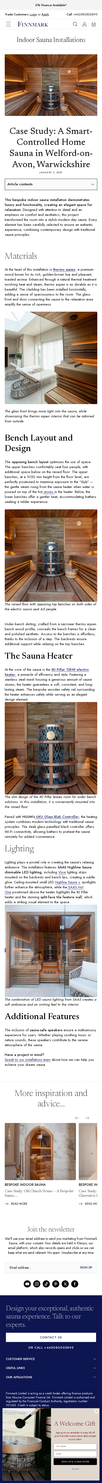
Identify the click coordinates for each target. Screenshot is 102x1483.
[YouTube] (27, 1294)
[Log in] (84, 24)
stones (47, 494)
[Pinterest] (55, 1294)
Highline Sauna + (70, 887)
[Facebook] (74, 1294)
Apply (45, 14)
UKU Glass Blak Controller (57, 820)
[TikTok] (46, 1294)
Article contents (19, 184)
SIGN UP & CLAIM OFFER (75, 1460)
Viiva (61, 876)
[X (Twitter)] (65, 1294)
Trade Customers (16, 14)
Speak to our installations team (28, 1065)
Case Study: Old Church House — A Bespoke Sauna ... (39, 1199)
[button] (12, 24)
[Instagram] (36, 1294)
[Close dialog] (96, 1411)
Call (71, 14)
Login (33, 14)
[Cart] (93, 24)
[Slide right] (87, 1123)
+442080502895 (86, 14)
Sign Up (86, 1278)
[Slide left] (77, 1123)
